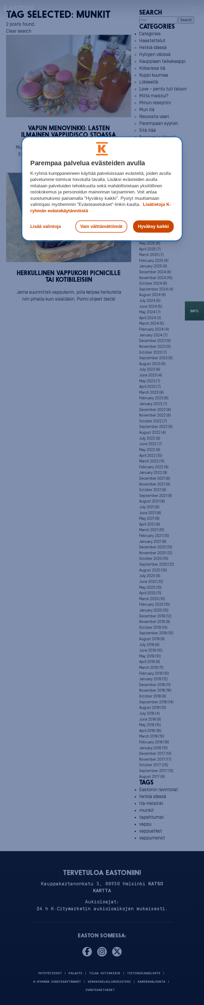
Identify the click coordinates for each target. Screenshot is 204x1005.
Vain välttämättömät (101, 226)
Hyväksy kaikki (153, 226)
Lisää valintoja (45, 226)
